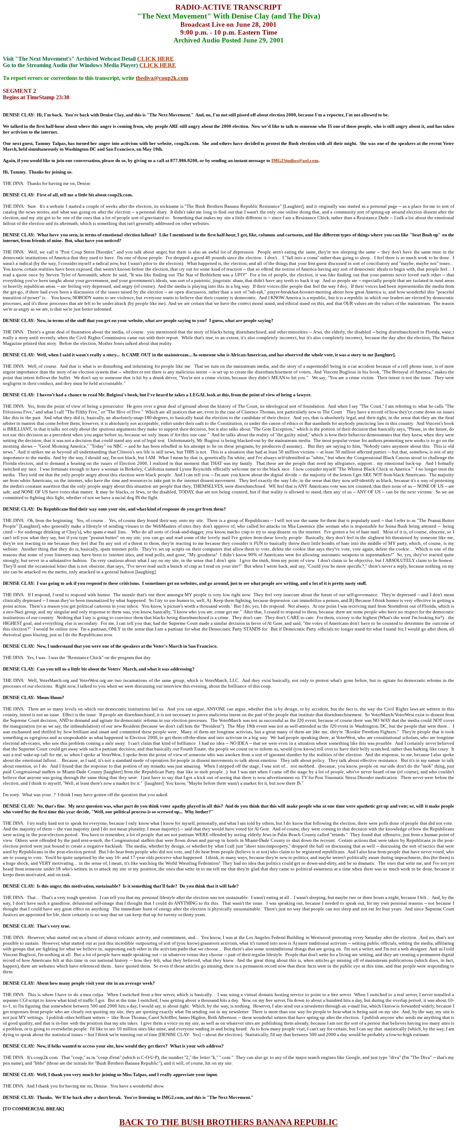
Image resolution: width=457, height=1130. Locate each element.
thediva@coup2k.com (162, 78)
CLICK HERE (155, 59)
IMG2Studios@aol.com (294, 160)
